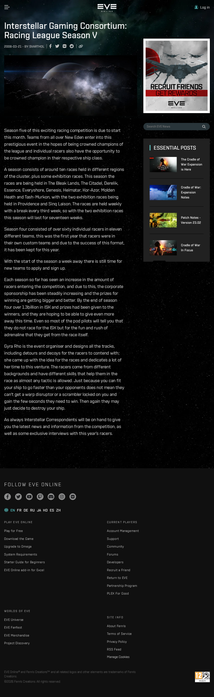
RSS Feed (114, 649)
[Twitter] (18, 496)
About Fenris (116, 626)
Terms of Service (119, 633)
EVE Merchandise (16, 635)
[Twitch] (40, 496)
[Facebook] (7, 496)
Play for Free (13, 531)
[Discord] (51, 496)
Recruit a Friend (118, 570)
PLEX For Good (118, 593)
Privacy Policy (117, 641)
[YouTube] (29, 496)
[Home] (107, 11)
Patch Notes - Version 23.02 (191, 220)
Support (113, 538)
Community (115, 546)
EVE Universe (14, 619)
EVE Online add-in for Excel (24, 570)
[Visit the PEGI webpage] (202, 677)
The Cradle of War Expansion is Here (191, 164)
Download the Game (19, 538)
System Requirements (20, 554)
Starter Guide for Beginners (24, 562)
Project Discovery (17, 643)
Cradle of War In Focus (190, 247)
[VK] (72, 496)
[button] (202, 7)
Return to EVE (117, 578)
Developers (115, 562)
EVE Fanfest (13, 627)
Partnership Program (122, 585)
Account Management (123, 531)
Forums (112, 554)
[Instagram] (62, 496)
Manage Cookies (118, 657)
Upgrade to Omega (18, 546)
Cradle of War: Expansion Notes (191, 192)
